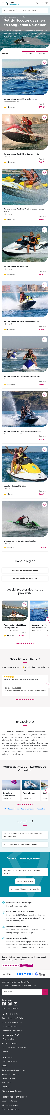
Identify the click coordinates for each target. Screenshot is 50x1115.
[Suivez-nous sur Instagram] (10, 1004)
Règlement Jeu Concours (12, 1091)
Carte (43, 54)
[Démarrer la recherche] (45, 10)
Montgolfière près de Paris (12, 1031)
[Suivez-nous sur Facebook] (4, 1004)
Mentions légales (8, 1078)
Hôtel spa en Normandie (12, 1022)
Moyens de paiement (10, 1074)
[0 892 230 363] (25, 965)
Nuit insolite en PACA (10, 1035)
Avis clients (6, 1083)
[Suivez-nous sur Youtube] (16, 1004)
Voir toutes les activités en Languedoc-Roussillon (25, 809)
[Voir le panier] (46, 3)
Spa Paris (5, 1052)
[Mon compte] (37, 3)
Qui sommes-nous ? (10, 1062)
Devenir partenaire (9, 1101)
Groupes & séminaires (10, 1109)
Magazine (6, 1087)
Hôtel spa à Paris (8, 1039)
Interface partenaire (10, 1105)
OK (45, 992)
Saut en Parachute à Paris (12, 1018)
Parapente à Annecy (10, 1043)
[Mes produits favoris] (42, 3)
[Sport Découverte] (12, 3)
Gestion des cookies (10, 1008)
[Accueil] (2, 17)
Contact (5, 1066)
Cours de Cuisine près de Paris (14, 1047)
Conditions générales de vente (14, 1070)
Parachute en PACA (10, 1027)
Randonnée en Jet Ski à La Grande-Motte (28, 691)
